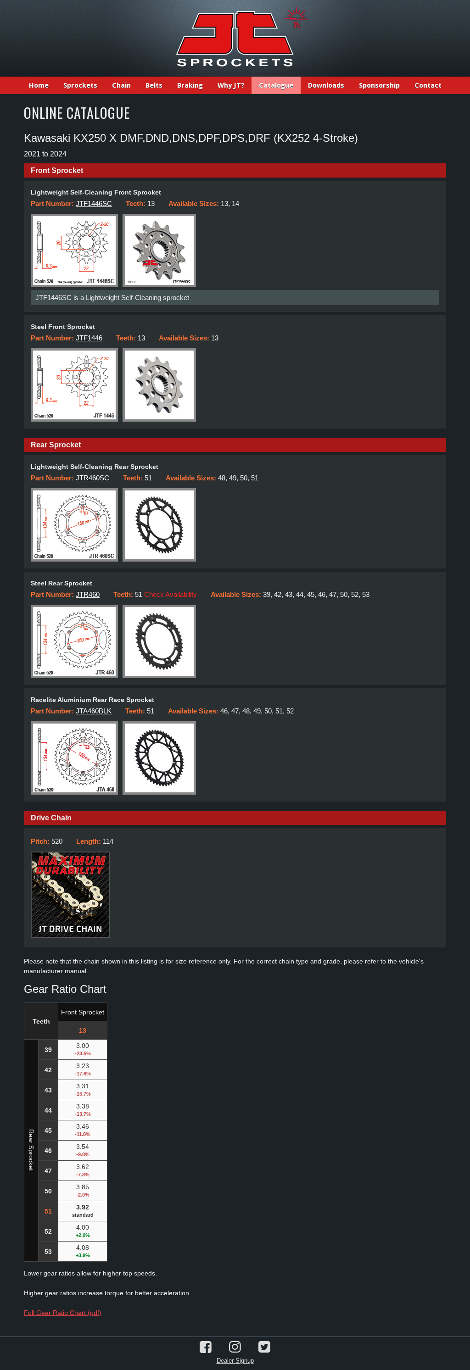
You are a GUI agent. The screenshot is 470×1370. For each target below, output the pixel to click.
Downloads (326, 85)
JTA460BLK (94, 711)
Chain (121, 85)
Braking (190, 85)
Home (39, 85)
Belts (153, 85)
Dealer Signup (235, 1360)
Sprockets (80, 85)
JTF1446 (89, 338)
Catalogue (276, 85)
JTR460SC (92, 478)
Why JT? (231, 85)
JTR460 (88, 594)
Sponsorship (379, 85)
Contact (428, 85)
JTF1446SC (94, 203)
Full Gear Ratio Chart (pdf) (62, 1312)
